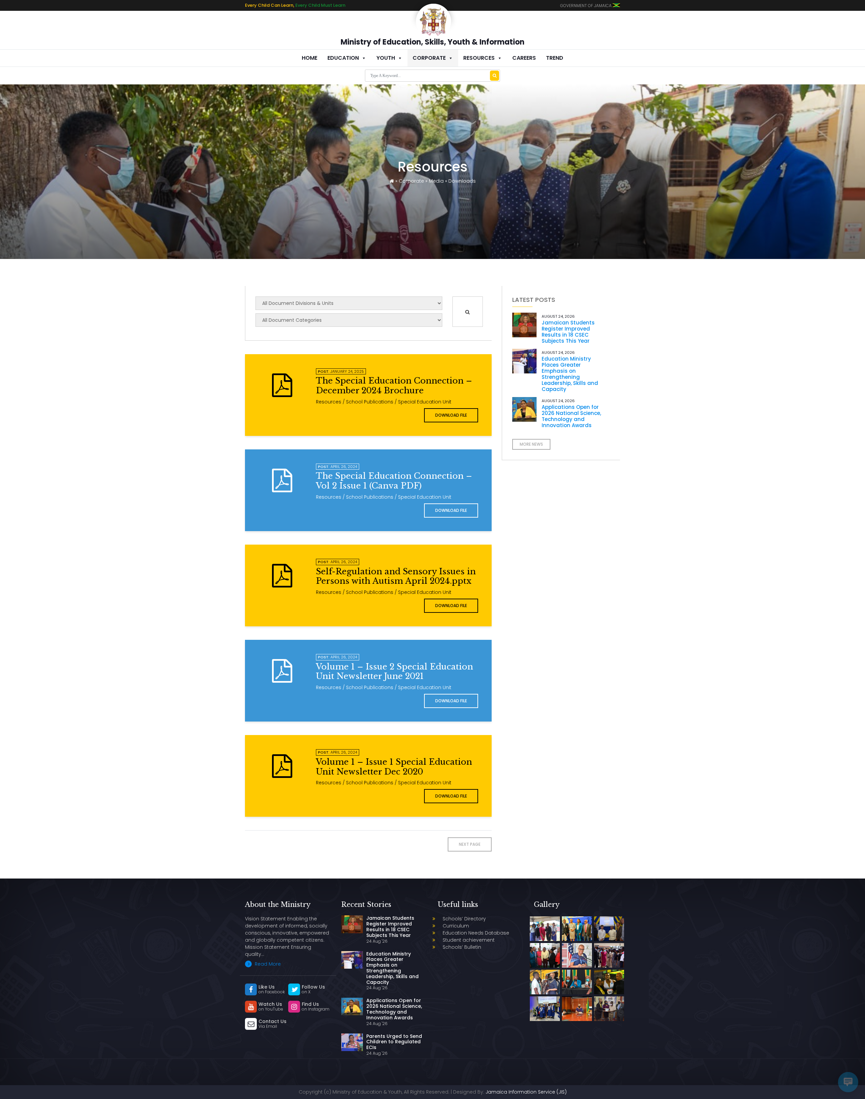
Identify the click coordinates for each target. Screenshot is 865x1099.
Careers (524, 58)
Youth (385, 58)
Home (309, 58)
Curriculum (456, 925)
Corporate (429, 58)
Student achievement (469, 940)
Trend (554, 58)
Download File (451, 415)
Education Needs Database (476, 933)
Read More (267, 964)
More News (531, 444)
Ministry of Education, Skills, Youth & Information (432, 42)
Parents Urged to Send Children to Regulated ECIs (394, 1042)
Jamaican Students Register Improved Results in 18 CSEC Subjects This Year (568, 331)
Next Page (469, 844)
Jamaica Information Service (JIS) (526, 1092)
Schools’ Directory (464, 918)
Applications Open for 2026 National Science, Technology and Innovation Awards (571, 416)
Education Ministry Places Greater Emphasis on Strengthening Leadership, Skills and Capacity (570, 374)
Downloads (462, 181)
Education (343, 58)
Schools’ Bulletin (462, 947)
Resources (479, 58)
